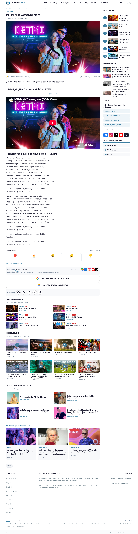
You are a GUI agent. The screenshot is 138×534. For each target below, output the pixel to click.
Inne (122, 3)
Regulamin (111, 532)
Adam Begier (11, 18)
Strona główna (10, 8)
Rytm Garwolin (28, 524)
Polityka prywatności (121, 532)
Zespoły (105, 3)
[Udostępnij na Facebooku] (18, 292)
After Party (10, 524)
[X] (126, 135)
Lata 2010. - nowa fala (112, 120)
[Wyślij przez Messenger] (24, 292)
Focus (106, 524)
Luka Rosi (38, 524)
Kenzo (100, 524)
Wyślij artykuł (111, 145)
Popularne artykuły (110, 63)
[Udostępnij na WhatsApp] (29, 292)
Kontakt (110, 154)
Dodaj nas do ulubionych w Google (19, 76)
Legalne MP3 (10, 508)
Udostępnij (86, 76)
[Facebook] (85, 269)
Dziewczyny (20, 526)
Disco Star (9, 504)
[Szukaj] (127, 2)
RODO (130, 532)
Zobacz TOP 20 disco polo (14, 263)
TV (114, 3)
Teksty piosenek (11, 491)
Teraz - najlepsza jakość (113, 125)
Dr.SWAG (93, 524)
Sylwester (9, 500)
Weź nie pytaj (114, 524)
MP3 (75, 3)
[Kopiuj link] (40, 292)
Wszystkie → (128, 520)
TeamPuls (64, 524)
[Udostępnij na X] (34, 292)
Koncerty (85, 3)
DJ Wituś (71, 524)
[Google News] (82, 269)
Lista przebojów (109, 10)
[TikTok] (96, 269)
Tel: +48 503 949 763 (122, 483)
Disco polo (27, 8)
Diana (78, 524)
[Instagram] (89, 269)
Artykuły (55, 3)
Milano (45, 524)
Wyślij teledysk (112, 150)
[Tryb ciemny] (130, 2)
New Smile (18, 524)
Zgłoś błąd (97, 76)
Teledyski (66, 3)
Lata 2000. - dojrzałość (112, 116)
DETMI (9, 465)
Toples (51, 524)
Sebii (56, 524)
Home (45, 3)
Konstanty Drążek (125, 524)
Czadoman (85, 524)
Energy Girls (10, 526)
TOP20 (95, 3)
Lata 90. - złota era (111, 111)
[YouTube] (93, 269)
